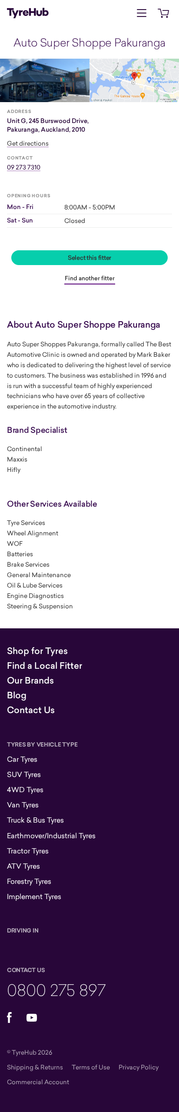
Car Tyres (22, 759)
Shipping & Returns (35, 1067)
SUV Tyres (24, 774)
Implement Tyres (34, 896)
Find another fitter (90, 278)
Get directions (28, 143)
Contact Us (31, 710)
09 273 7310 (23, 167)
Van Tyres (23, 805)
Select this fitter (89, 257)
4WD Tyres (25, 789)
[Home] (28, 13)
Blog (17, 695)
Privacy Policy (139, 1067)
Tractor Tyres (28, 851)
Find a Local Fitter (44, 666)
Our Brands (30, 680)
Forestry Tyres (29, 881)
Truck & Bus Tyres (35, 820)
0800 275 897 (56, 989)
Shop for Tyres (37, 651)
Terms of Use (91, 1067)
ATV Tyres (23, 866)
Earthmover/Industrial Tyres (51, 835)
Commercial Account (38, 1082)
